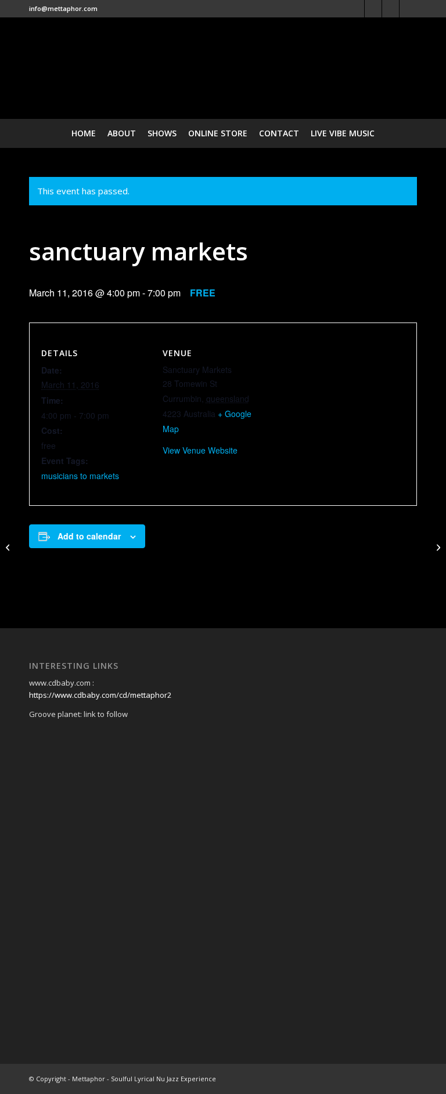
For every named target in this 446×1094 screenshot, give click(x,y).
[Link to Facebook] (355, 8)
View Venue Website (200, 450)
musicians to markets (80, 475)
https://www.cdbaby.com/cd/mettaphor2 (100, 695)
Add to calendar (89, 536)
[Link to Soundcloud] (390, 8)
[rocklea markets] (437, 547)
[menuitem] (84, 133)
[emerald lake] (9, 547)
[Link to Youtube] (408, 8)
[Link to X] (373, 8)
